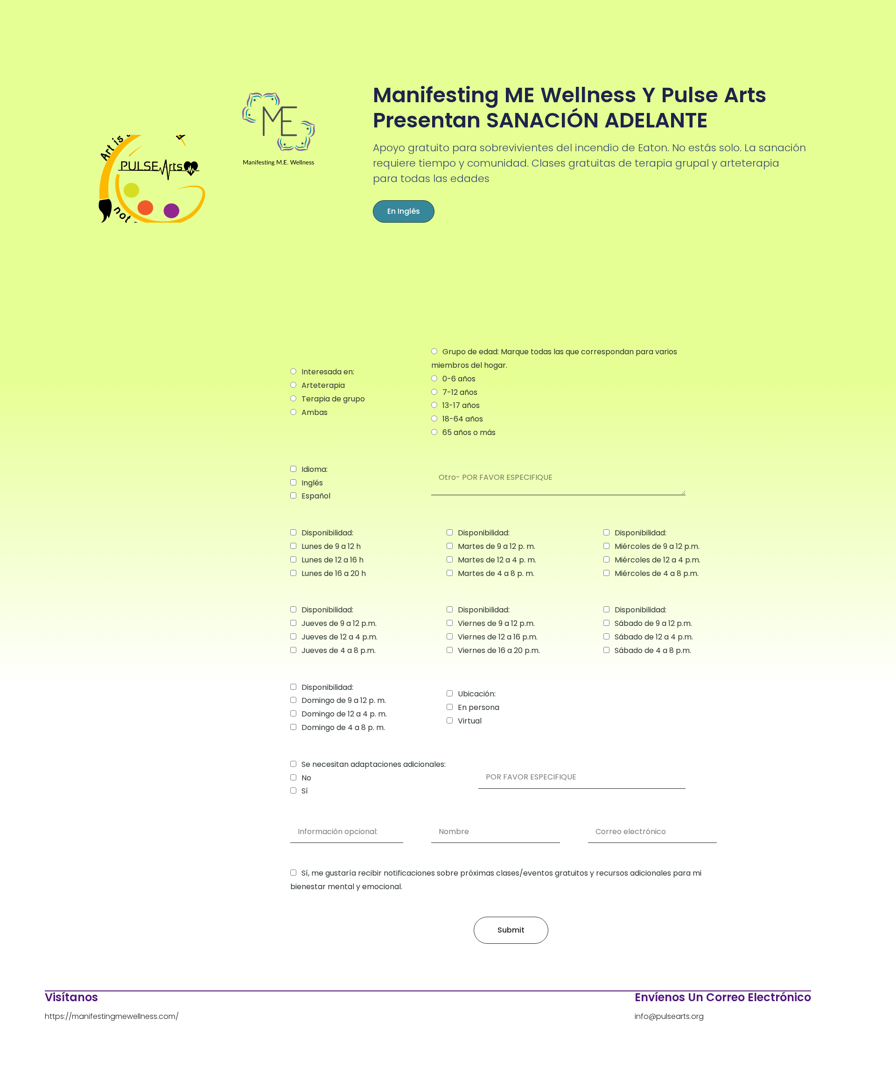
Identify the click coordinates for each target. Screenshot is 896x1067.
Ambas (314, 412)
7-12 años (459, 392)
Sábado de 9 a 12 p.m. (653, 623)
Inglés (312, 482)
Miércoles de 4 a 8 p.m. (657, 573)
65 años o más (469, 432)
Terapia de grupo (333, 398)
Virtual (470, 721)
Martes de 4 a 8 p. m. (496, 573)
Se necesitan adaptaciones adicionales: (373, 764)
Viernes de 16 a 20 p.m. (499, 650)
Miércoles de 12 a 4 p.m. (657, 560)
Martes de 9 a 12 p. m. (496, 546)
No (306, 777)
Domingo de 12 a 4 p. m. (344, 714)
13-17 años (461, 405)
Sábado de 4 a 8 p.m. (653, 650)
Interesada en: (327, 371)
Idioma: (314, 469)
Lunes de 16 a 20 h (333, 573)
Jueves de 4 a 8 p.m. (338, 650)
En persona (478, 707)
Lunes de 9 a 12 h (331, 546)
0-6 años (459, 378)
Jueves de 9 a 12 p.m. (339, 623)
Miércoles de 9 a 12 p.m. (657, 546)
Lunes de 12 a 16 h (332, 560)
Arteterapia (323, 385)
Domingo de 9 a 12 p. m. (343, 700)
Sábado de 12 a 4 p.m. (654, 637)
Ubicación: (477, 693)
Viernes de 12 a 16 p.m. (498, 637)
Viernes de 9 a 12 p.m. (496, 623)
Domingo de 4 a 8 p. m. (343, 727)
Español (315, 496)
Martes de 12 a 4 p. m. (497, 560)
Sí (304, 791)
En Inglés (403, 211)
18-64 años (462, 419)
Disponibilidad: (327, 532)
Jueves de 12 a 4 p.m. (339, 637)
